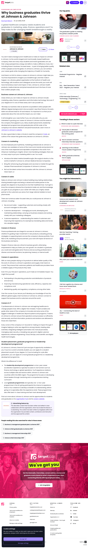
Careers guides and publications (55, 529)
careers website (38, 399)
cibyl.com (32, 519)
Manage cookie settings (16, 523)
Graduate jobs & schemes (57, 514)
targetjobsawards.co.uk (36, 507)
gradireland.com (34, 516)
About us (52, 507)
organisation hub (22, 399)
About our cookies (14, 520)
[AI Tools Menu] (67, 2)
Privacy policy (13, 507)
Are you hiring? (54, 525)
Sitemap (52, 510)
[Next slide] (77, 47)
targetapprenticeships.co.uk (37, 513)
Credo (45, 134)
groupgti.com (33, 522)
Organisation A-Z (54, 517)
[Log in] (81, 2)
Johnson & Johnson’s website (11, 130)
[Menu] (85, 2)
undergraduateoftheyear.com (37, 510)
